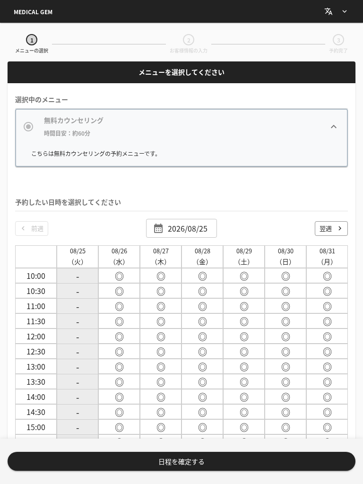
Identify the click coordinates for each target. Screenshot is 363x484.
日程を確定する (181, 461)
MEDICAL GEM (33, 12)
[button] (181, 126)
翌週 (326, 228)
